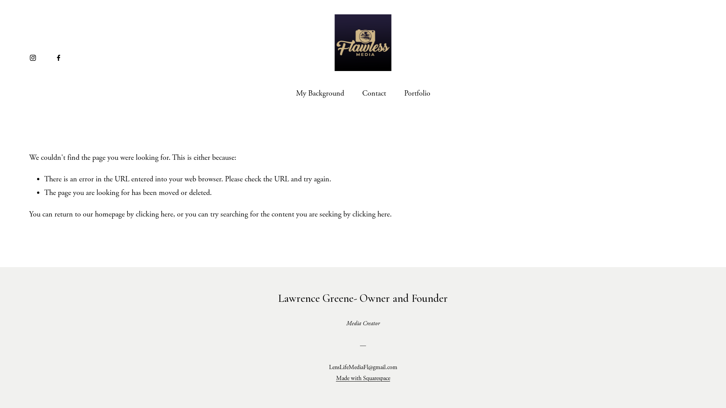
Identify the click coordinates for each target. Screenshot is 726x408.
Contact (374, 93)
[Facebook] (58, 58)
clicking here (154, 214)
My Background (320, 93)
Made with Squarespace (363, 378)
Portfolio (417, 93)
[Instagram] (33, 58)
